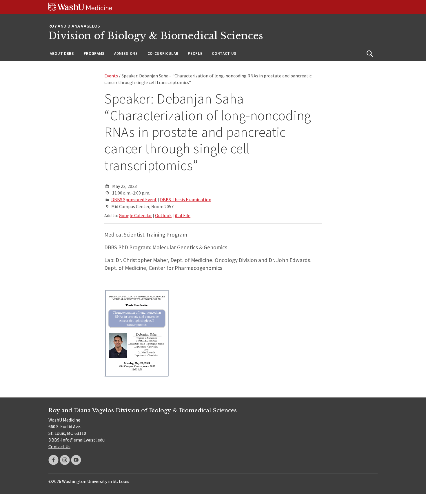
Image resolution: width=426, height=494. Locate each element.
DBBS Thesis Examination (185, 199)
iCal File (182, 215)
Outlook (163, 215)
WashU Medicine (64, 420)
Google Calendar (135, 215)
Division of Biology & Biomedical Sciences (155, 36)
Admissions (126, 53)
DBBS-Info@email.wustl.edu (76, 440)
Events (111, 76)
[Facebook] (53, 460)
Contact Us (224, 53)
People (195, 53)
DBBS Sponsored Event (134, 199)
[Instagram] (65, 460)
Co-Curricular (163, 53)
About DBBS (62, 53)
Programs (94, 53)
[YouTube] (76, 460)
